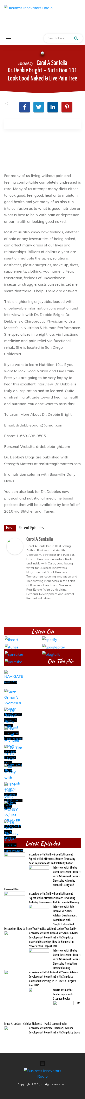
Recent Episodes (31, 528)
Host (10, 528)
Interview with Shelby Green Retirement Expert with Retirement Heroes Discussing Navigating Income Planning (67, 959)
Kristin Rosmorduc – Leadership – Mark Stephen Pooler (63, 994)
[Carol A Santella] (15, 545)
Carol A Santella (39, 539)
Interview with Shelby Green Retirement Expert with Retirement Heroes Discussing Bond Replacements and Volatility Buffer (52, 859)
